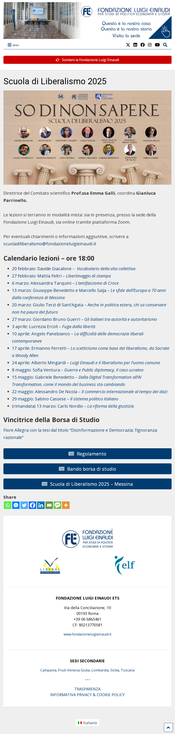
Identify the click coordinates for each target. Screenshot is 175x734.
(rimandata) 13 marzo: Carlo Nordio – (73, 406)
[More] (66, 505)
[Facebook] (32, 505)
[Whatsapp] (7, 505)
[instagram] (150, 45)
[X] (128, 45)
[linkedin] (135, 45)
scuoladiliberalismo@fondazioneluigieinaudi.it (49, 244)
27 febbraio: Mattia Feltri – (61, 276)
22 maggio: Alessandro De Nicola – (89, 391)
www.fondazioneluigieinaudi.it (87, 634)
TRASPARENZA (87, 688)
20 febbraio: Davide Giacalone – (73, 268)
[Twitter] (24, 505)
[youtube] (157, 45)
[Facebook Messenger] (16, 505)
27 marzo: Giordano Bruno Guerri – (84, 319)
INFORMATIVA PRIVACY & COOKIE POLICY (87, 694)
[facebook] (142, 45)
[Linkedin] (41, 505)
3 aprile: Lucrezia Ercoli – (53, 326)
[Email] (49, 505)
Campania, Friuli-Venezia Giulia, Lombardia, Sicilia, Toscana (87, 670)
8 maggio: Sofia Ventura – (77, 370)
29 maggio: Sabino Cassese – (65, 399)
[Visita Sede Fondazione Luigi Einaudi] (87, 37)
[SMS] (57, 505)
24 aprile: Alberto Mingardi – (86, 363)
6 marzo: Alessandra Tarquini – (65, 283)
